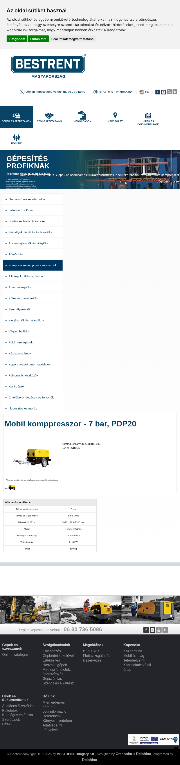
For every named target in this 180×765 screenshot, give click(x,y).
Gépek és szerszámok (35, 175)
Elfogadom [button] (17, 39)
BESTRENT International (116, 92)
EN (147, 92)
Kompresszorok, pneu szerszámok (116, 175)
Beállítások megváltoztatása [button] (72, 39)
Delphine (143, 754)
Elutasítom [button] (38, 39)
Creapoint (124, 754)
